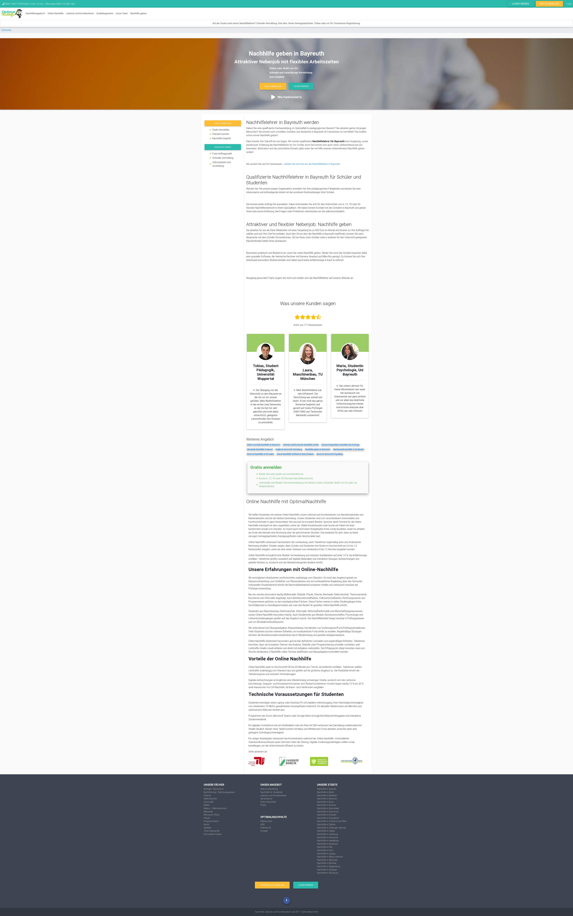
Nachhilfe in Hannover (327, 837)
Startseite (6, 30)
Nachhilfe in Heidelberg (328, 840)
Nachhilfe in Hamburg (327, 834)
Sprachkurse (266, 798)
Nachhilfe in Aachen (326, 789)
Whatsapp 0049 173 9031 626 (60, 3)
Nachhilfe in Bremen (326, 805)
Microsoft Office (211, 814)
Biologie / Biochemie (213, 789)
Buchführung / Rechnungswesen (219, 792)
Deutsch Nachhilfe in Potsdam (260, 454)
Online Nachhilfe (56, 13)
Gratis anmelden (222, 123)
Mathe (207, 805)
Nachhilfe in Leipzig (326, 853)
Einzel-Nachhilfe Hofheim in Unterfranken (295, 454)
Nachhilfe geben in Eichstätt (317, 449)
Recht (206, 824)
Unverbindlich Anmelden (272, 885)
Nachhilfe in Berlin (325, 792)
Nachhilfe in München (327, 860)
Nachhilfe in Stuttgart (327, 869)
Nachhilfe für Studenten (271, 792)
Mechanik (208, 811)
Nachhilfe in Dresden (326, 814)
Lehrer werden (520, 3)
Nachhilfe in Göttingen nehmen (331, 827)
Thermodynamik (211, 831)
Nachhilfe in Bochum (327, 798)
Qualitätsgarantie (104, 13)
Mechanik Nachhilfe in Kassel (259, 449)
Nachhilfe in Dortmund (327, 811)
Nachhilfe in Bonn (325, 802)
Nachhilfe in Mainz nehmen (330, 856)
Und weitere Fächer (213, 834)
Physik (207, 818)
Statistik (207, 827)
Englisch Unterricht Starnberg (289, 449)
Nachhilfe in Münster (326, 863)
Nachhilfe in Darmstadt (328, 808)
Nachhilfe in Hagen (326, 831)
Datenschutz (266, 821)
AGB (262, 824)
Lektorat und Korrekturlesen (80, 13)
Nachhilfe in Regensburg (328, 866)
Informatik (208, 802)
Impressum (265, 827)
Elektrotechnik (210, 798)
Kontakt (264, 831)
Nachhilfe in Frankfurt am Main (331, 821)
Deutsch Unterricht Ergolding (329, 454)
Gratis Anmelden (549, 3)
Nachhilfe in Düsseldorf (328, 818)
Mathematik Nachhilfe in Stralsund (348, 449)
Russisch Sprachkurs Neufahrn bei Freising (340, 445)
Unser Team (122, 13)
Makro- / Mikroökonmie (215, 808)
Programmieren (211, 821)
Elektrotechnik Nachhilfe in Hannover (263, 445)
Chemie (207, 795)
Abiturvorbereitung (269, 789)
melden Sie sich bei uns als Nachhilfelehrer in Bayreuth (312, 163)
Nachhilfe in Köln (325, 850)
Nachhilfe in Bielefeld (327, 795)
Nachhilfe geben (138, 13)
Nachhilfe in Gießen (326, 824)
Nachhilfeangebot (35, 13)
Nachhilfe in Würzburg (327, 872)
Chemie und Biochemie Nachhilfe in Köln (300, 445)
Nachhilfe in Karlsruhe (327, 844)
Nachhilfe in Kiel (324, 847)
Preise (263, 805)
